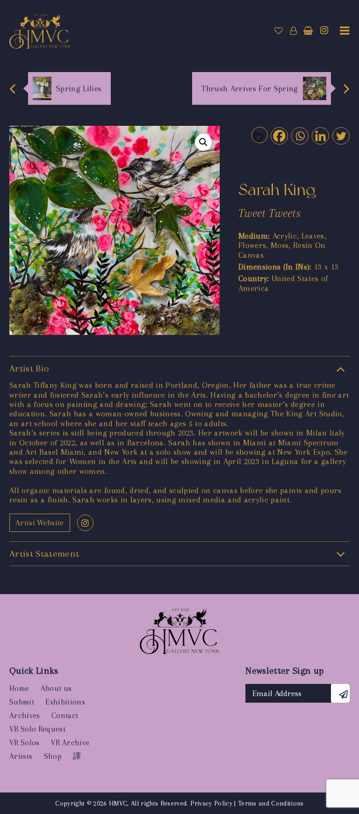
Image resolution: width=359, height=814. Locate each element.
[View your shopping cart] (308, 31)
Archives (24, 715)
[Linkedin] (320, 135)
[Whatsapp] (299, 135)
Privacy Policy (211, 803)
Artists (20, 756)
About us (56, 688)
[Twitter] (340, 135)
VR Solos (24, 742)
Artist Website (39, 522)
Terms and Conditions (271, 803)
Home (19, 688)
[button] (203, 142)
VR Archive (70, 742)
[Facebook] (279, 135)
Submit (21, 702)
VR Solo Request (37, 729)
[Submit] (340, 693)
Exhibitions (65, 702)
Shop (53, 756)
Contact (64, 715)
